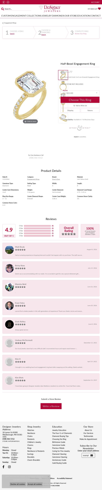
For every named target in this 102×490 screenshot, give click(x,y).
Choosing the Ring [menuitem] (59, 439)
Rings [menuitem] (29, 448)
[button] (95, 2)
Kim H (18, 358)
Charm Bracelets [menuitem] (33, 460)
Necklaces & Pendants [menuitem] (35, 451)
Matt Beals (20, 246)
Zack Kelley (20, 321)
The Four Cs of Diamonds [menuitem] (62, 433)
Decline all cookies (17, 484)
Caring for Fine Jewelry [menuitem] (61, 451)
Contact (95, 15)
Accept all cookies (35, 484)
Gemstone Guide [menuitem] (58, 445)
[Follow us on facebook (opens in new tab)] (3, 2)
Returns (90, 110)
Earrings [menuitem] (30, 454)
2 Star (21, 233)
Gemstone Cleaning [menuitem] (59, 457)
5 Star (21, 226)
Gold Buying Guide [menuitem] (59, 463)
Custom (6, 15)
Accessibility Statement (64, 478)
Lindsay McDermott (23, 340)
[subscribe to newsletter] (91, 455)
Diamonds (58, 15)
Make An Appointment (88, 439)
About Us (88, 430)
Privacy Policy (36, 477)
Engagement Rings (10, 23)
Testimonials (88, 436)
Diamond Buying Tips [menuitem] (60, 436)
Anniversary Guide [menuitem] (59, 460)
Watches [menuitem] (30, 430)
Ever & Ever (56, 179)
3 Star (21, 231)
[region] (30, 96)
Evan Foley (20, 302)
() (52, 226)
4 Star (21, 228)
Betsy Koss (20, 265)
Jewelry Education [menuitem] (59, 430)
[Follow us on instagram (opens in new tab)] (7, 2)
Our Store (71, 15)
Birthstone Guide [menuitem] (58, 442)
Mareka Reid (20, 284)
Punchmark (55, 486)
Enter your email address (88, 450)
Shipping (70, 110)
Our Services (88, 433)
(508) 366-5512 (36, 157)
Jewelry (46, 15)
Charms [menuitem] (30, 445)
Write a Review (51, 406)
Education (83, 15)
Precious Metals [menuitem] (58, 448)
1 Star (21, 236)
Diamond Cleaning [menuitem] (59, 454)
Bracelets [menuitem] (30, 457)
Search (12, 34)
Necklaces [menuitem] (31, 433)
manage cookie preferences (24, 479)
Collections (34, 15)
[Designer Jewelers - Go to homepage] (51, 8)
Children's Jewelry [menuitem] (34, 442)
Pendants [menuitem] (30, 439)
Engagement (18, 15)
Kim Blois (19, 377)
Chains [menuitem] (29, 436)
